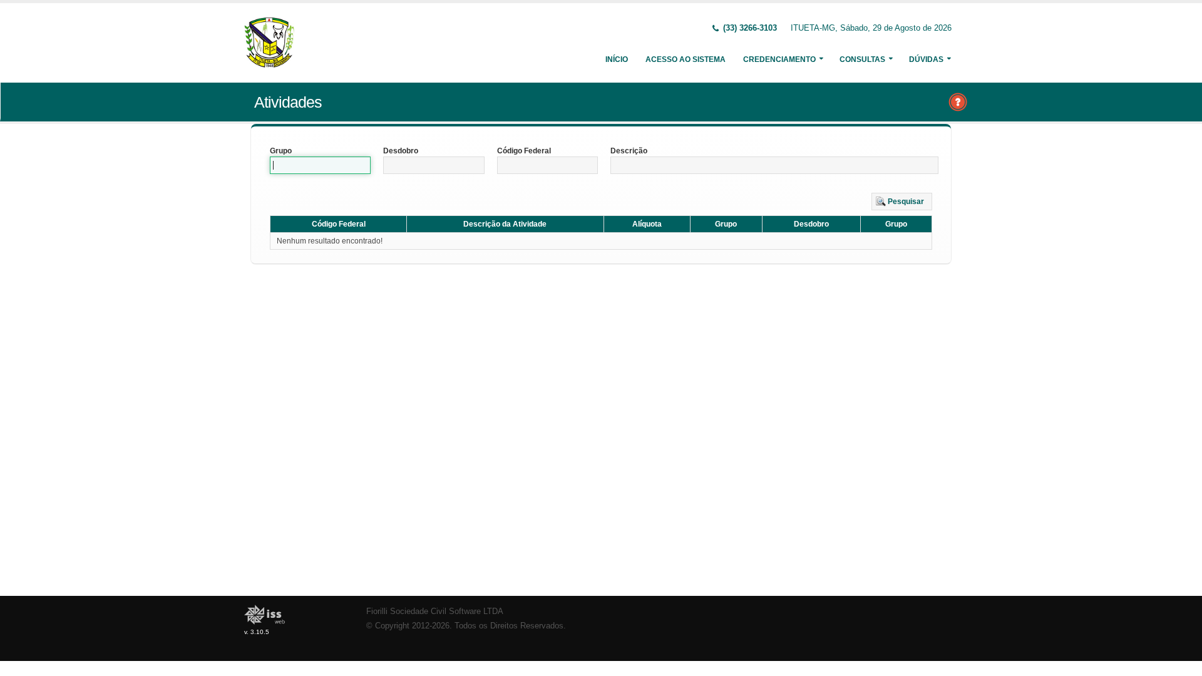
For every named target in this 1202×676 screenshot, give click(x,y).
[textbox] (320, 165)
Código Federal (524, 150)
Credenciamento (779, 59)
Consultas (862, 59)
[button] (901, 201)
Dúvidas (926, 59)
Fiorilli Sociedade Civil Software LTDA (434, 611)
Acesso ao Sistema (685, 59)
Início (616, 59)
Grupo (281, 150)
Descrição (628, 150)
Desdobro (400, 150)
